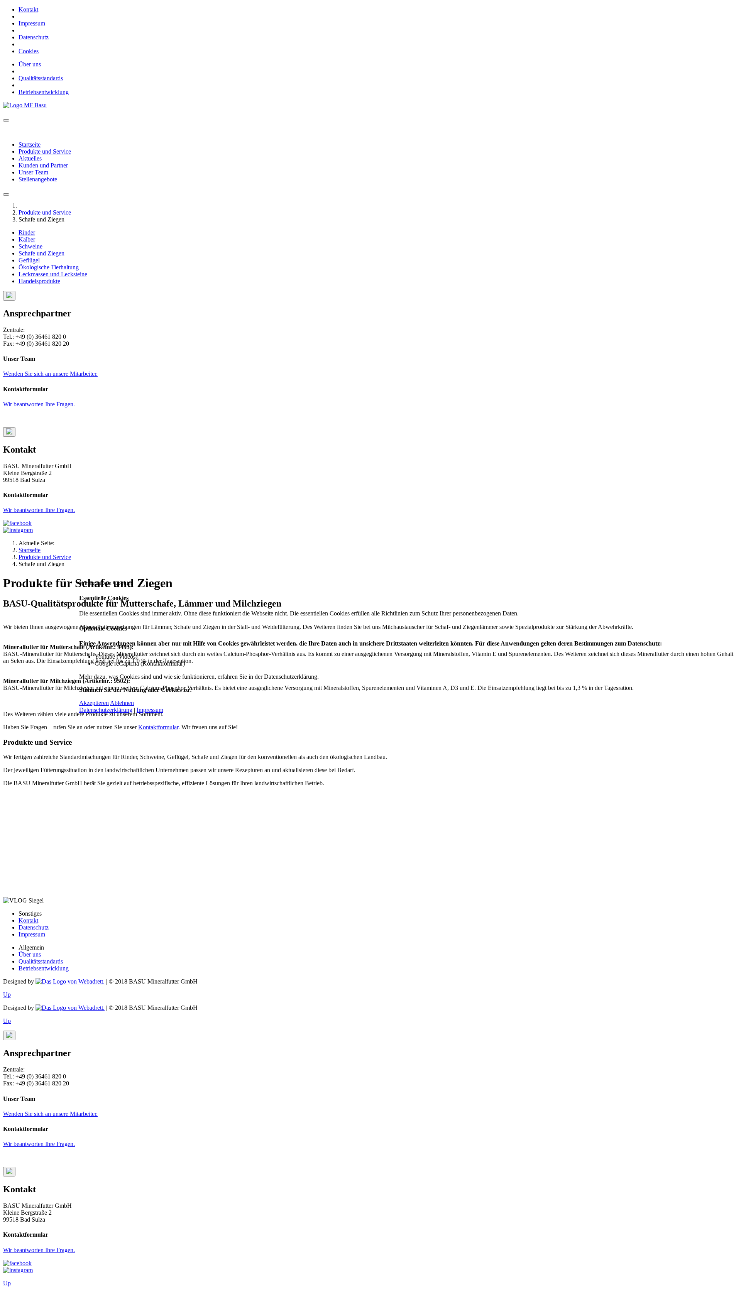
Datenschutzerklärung (105, 710)
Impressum (150, 710)
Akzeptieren (94, 703)
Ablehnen (122, 703)
